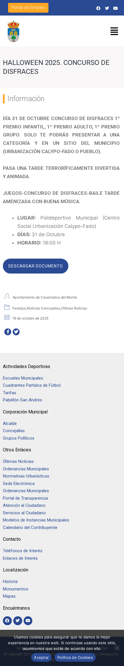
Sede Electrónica (19, 483)
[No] (117, 648)
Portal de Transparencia (25, 498)
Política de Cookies (75, 657)
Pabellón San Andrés (22, 400)
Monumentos (15, 589)
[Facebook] (98, 8)
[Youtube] (115, 8)
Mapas (9, 596)
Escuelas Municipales (23, 378)
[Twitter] (107, 8)
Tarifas (9, 392)
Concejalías (14, 430)
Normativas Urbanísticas (26, 476)
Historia (11, 581)
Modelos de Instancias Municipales (36, 520)
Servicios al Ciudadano (24, 512)
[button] (114, 31)
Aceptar (41, 657)
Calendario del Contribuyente (30, 527)
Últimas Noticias (18, 461)
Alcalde (10, 423)
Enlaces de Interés (20, 558)
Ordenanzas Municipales (26, 468)
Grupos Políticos (18, 438)
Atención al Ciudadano (24, 505)
